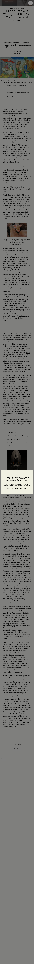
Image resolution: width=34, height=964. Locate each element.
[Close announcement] (29, 472)
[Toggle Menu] (30, 3)
